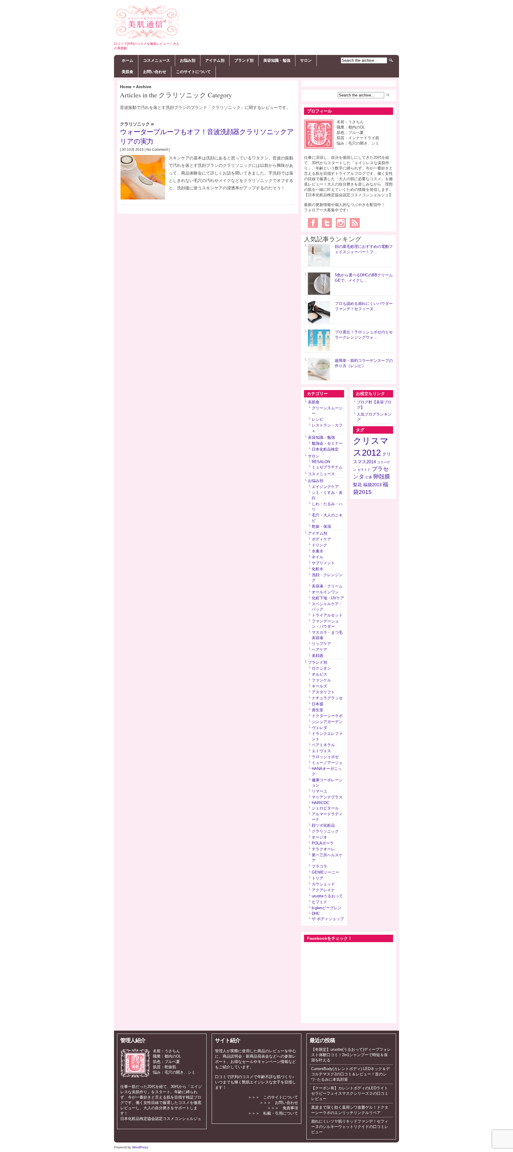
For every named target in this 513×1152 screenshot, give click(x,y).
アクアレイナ (323, 890)
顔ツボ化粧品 (323, 825)
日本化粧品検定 (325, 449)
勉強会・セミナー (327, 443)
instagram (341, 223)
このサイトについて (193, 71)
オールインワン (325, 592)
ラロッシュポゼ (325, 757)
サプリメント (323, 563)
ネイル (317, 557)
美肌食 (127, 71)
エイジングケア (325, 486)
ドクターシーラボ (327, 716)
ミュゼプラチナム (327, 467)
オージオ (319, 837)
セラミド (363, 469)
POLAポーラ (323, 843)
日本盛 (317, 704)
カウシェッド (323, 884)
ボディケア (321, 539)
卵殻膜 (381, 476)
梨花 (357, 484)
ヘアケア (319, 649)
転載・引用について (280, 1113)
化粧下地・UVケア (328, 598)
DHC (316, 913)
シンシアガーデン (327, 722)
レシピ (317, 419)
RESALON (321, 461)
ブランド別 (244, 60)
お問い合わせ (154, 71)
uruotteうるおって (327, 896)
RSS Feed (355, 223)
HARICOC (320, 803)
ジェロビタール (325, 808)
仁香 (368, 477)
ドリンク (319, 545)
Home (126, 87)
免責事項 (290, 1108)
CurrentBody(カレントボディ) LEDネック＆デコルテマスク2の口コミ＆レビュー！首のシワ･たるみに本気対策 (350, 1074)
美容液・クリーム (327, 586)
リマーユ (319, 791)
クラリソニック (135, 124)
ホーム (127, 60)
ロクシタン (321, 668)
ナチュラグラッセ (327, 698)
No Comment (157, 149)
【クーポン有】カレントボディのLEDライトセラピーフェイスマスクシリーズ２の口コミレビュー (349, 1093)
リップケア (321, 643)
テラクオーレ (323, 849)
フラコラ (319, 866)
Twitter (327, 223)
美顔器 (317, 655)
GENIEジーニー (325, 872)
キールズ (319, 686)
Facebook (313, 223)
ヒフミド (319, 902)
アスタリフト (323, 692)
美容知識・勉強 (276, 60)
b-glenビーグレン (326, 908)
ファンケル (321, 680)
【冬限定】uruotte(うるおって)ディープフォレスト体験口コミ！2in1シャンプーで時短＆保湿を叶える (351, 1054)
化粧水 (317, 569)
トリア (317, 878)
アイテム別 (214, 60)
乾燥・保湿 (321, 526)
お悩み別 (187, 60)
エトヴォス (321, 751)
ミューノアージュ (327, 762)
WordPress (140, 1147)
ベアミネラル (323, 745)
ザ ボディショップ (328, 919)
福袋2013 (372, 484)
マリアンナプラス (327, 797)
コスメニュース (156, 60)
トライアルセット (327, 615)
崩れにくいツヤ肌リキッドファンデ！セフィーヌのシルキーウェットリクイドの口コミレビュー (349, 1126)
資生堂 (317, 710)
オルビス (319, 674)
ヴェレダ (319, 727)
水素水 (317, 551)
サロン (306, 60)
